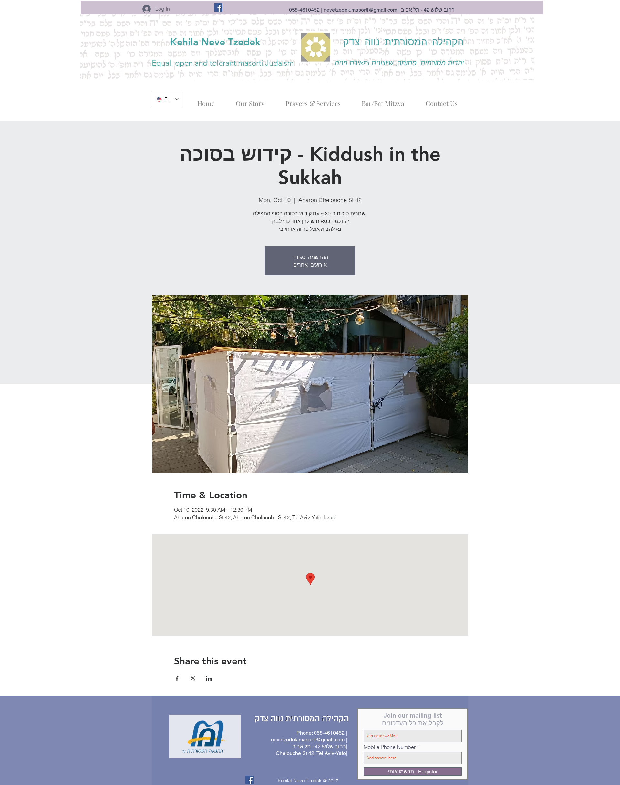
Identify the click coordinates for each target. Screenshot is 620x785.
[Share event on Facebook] (177, 678)
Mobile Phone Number (390, 746)
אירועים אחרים (310, 264)
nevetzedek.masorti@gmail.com (360, 10)
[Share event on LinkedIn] (209, 678)
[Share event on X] (193, 678)
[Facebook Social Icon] (218, 7)
